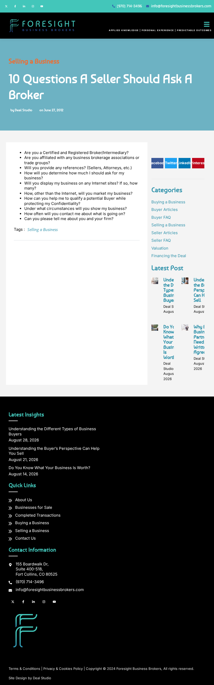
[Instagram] (33, 6)
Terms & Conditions (24, 668)
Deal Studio (42, 678)
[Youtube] (41, 6)
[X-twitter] (6, 6)
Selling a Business (34, 61)
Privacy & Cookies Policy (63, 668)
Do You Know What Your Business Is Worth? (172, 342)
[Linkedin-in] (24, 6)
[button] (206, 24)
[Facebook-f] (15, 6)
